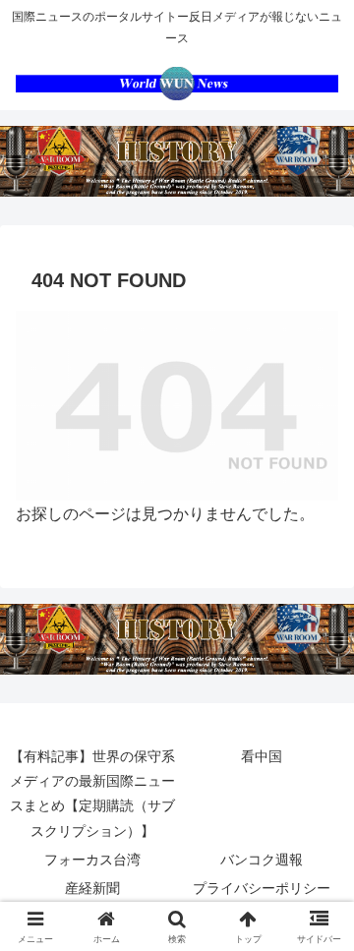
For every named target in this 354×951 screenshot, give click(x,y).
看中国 (261, 756)
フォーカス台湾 (92, 859)
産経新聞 (92, 888)
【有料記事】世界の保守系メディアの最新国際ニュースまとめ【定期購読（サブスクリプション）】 (92, 793)
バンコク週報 (261, 859)
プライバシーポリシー (261, 888)
